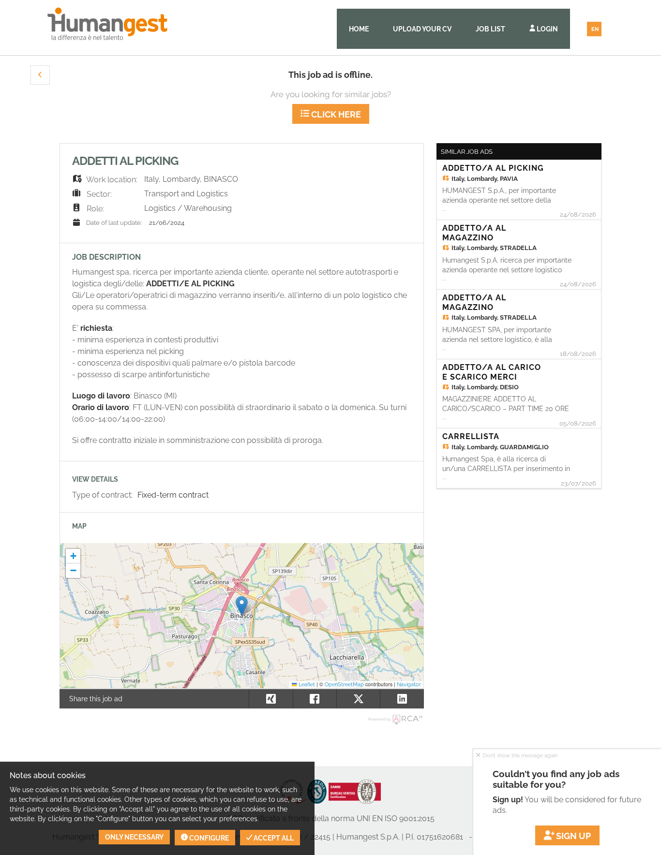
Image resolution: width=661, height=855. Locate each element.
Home (359, 29)
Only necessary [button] (134, 837)
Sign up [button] (573, 836)
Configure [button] (208, 838)
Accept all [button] (273, 838)
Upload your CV (422, 29)
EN (595, 29)
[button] (40, 75)
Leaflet (306, 684)
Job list (490, 29)
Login (546, 29)
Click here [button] (335, 114)
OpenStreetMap (344, 684)
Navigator (409, 684)
